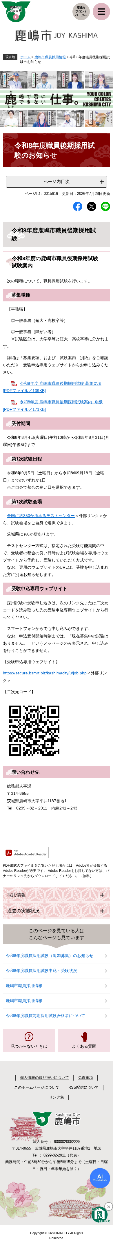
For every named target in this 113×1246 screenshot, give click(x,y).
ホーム (25, 57)
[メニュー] (101, 11)
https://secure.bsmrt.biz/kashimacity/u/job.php (45, 673)
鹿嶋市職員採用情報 (50, 57)
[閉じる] (108, 1206)
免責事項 (85, 1077)
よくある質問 (84, 1046)
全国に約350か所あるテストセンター (41, 515)
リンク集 (56, 1097)
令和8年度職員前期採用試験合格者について (45, 1015)
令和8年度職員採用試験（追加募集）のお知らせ (49, 955)
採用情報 (16, 894)
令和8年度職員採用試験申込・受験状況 (41, 970)
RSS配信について (83, 1087)
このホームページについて (36, 1087)
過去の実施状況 (23, 910)
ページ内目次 (56, 181)
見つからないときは (29, 1046)
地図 (97, 1148)
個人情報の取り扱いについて (44, 1077)
